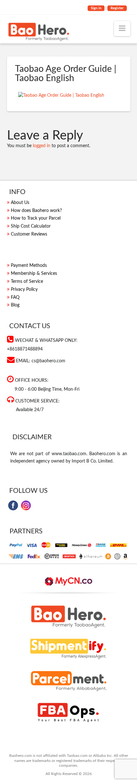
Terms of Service (27, 281)
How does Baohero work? (36, 210)
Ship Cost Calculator (31, 226)
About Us (20, 202)
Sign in (96, 8)
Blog (15, 305)
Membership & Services (34, 273)
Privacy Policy (24, 289)
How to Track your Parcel (36, 218)
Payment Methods (29, 265)
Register (117, 8)
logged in (41, 146)
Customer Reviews (29, 234)
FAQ (15, 297)
